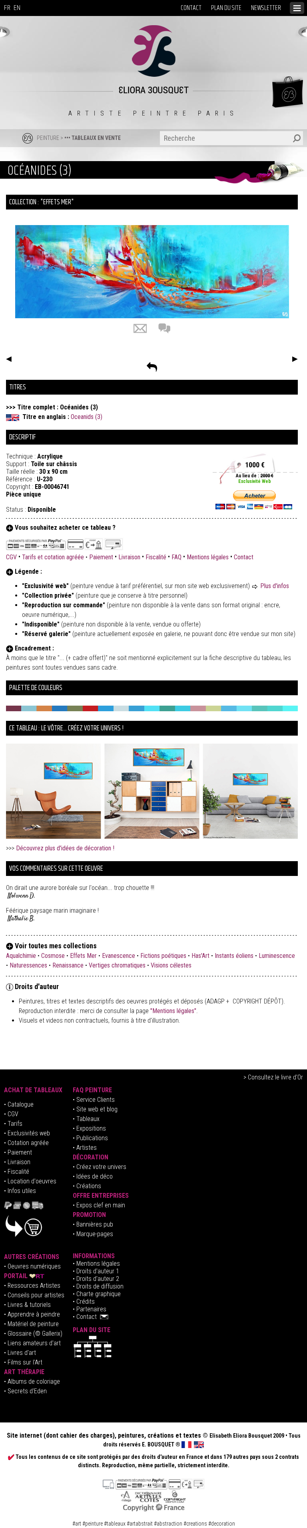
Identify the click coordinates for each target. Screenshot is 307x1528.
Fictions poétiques (163, 955)
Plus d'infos (274, 586)
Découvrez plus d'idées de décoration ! (65, 848)
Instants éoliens (234, 955)
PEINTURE (48, 138)
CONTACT (191, 8)
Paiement (101, 557)
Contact (243, 557)
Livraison (129, 557)
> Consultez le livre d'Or (273, 1077)
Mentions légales (208, 557)
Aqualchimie (21, 955)
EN (17, 8)
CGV (12, 557)
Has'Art (200, 955)
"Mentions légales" (173, 1011)
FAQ (176, 557)
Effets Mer (83, 955)
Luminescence (277, 955)
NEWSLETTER (266, 8)
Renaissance (68, 965)
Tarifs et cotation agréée (53, 557)
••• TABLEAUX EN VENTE (92, 138)
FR (7, 8)
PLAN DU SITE (226, 8)
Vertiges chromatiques (117, 965)
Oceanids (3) (86, 417)
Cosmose (53, 955)
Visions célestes (171, 965)
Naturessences (28, 965)
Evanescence (118, 955)
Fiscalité (156, 557)
